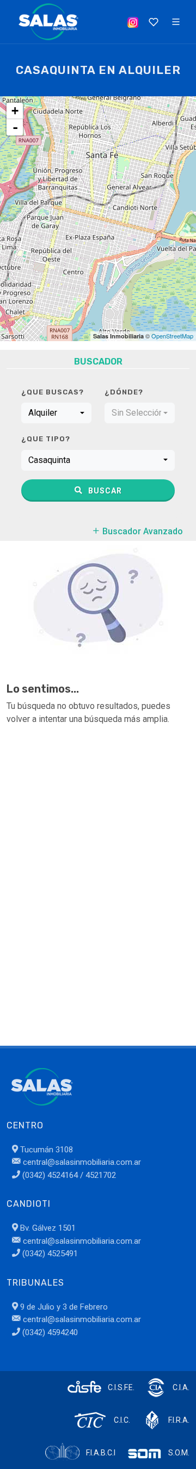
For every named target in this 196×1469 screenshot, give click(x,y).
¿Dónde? (124, 392)
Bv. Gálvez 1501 (47, 1228)
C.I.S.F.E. (121, 1387)
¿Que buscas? (52, 392)
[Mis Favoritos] (152, 21)
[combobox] (56, 413)
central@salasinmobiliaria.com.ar (81, 1162)
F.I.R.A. (178, 1420)
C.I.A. (181, 1387)
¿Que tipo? (45, 439)
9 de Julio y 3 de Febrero (63, 1307)
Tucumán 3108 (45, 1150)
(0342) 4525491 (49, 1253)
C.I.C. (122, 1420)
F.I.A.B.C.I (100, 1452)
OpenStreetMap (172, 335)
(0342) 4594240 (49, 1332)
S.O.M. (178, 1452)
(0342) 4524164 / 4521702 (68, 1175)
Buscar (104, 490)
